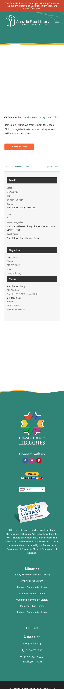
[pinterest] (39, 460)
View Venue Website (16, 309)
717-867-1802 (33, 650)
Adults (10, 226)
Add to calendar (19, 146)
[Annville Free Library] (27, 16)
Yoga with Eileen (51, 166)
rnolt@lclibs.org (32, 643)
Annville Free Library (23, 226)
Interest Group (48, 226)
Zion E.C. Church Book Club (17, 166)
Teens (17, 230)
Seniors (10, 230)
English (28, 489)
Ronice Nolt (12, 257)
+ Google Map (15, 298)
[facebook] (25, 460)
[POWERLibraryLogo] (32, 500)
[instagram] (32, 460)
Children (36, 226)
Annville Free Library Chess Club (21, 207)
